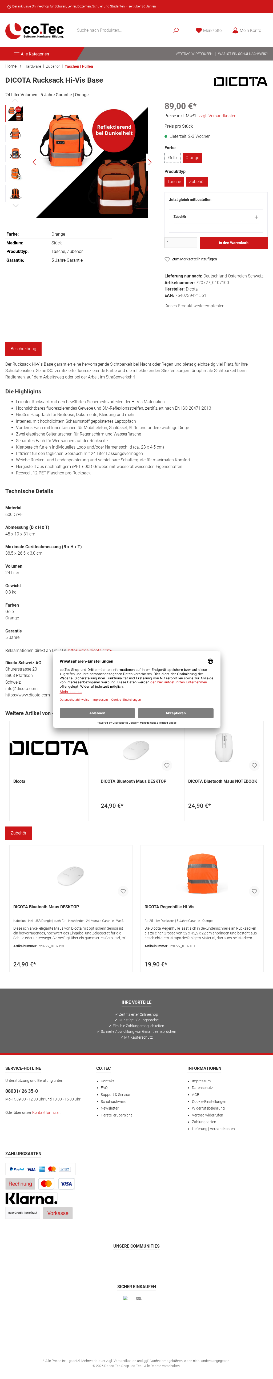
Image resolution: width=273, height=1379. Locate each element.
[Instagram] (124, 1261)
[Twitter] (137, 1261)
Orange (192, 157)
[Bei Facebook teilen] (169, 315)
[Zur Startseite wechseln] (34, 30)
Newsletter (110, 1108)
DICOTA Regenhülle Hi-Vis (169, 906)
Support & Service (115, 1094)
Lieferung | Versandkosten (213, 1129)
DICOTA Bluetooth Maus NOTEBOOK (222, 781)
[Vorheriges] (35, 162)
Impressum (201, 1081)
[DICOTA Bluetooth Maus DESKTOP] (136, 748)
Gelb (172, 157)
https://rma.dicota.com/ (90, 650)
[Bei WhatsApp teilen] (205, 315)
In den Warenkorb (233, 243)
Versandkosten (125, 1361)
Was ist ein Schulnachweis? (243, 54)
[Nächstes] (150, 162)
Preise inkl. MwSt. (200, 115)
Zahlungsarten (204, 1122)
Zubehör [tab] (18, 833)
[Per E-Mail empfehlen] (217, 315)
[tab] (23, 349)
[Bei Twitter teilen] (181, 315)
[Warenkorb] (269, 28)
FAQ (104, 1088)
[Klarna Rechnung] (31, 1198)
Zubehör (197, 181)
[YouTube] (149, 1261)
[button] (216, 219)
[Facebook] (111, 1261)
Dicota (19, 781)
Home (11, 66)
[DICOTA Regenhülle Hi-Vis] (202, 873)
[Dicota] (241, 81)
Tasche (174, 181)
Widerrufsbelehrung (208, 1108)
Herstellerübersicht (116, 1115)
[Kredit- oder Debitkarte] (56, 1183)
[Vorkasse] (58, 1213)
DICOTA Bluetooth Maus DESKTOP (133, 781)
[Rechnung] (20, 1183)
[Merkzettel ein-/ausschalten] (167, 765)
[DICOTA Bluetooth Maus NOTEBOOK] (223, 748)
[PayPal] (40, 1169)
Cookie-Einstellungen (209, 1101)
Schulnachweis (113, 1101)
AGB (195, 1094)
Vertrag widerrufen (194, 54)
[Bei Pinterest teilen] (193, 315)
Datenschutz (202, 1088)
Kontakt (107, 1081)
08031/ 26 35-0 (21, 1091)
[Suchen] (176, 30)
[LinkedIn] (162, 1261)
